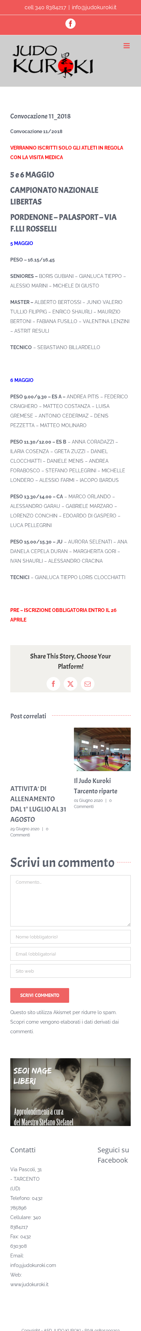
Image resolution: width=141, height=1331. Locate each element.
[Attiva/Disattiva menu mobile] (127, 45)
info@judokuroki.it (94, 7)
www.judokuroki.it (29, 1284)
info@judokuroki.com (33, 1265)
